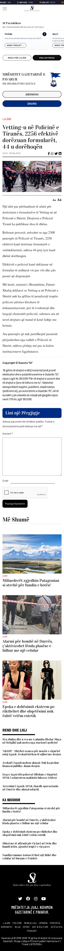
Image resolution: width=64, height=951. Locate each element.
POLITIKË (17, 923)
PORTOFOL (55, 923)
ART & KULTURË (40, 926)
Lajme (6, 119)
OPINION (43, 923)
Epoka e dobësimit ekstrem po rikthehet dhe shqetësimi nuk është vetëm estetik (29, 833)
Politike (8, 34)
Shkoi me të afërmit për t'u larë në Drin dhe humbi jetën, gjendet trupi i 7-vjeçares (29, 845)
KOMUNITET (7, 926)
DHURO (32, 103)
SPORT (26, 926)
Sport (55, 34)
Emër (5, 480)
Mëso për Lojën (17, 58)
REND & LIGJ (30, 923)
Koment (7, 433)
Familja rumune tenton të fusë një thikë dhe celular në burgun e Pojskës (29, 856)
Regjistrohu (47, 58)
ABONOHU (32, 94)
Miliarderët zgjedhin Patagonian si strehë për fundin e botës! (31, 809)
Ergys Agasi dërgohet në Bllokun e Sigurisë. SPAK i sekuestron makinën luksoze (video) (30, 776)
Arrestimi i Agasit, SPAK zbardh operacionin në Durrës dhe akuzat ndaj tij (30, 787)
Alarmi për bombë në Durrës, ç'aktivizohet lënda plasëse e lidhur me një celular (28, 821)
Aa (54, 199)
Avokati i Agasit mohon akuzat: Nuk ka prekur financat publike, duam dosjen (30, 764)
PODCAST (32, 930)
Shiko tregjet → (15, 45)
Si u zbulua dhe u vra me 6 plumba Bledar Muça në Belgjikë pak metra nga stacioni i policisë (31, 741)
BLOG (18, 926)
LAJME (6, 923)
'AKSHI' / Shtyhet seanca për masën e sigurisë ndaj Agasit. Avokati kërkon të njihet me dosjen (31, 752)
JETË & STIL (57, 926)
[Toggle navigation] (4, 8)
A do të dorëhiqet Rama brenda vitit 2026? (23, 38)
